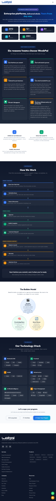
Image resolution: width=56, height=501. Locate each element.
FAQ (30, 478)
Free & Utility (4, 490)
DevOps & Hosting (6, 469)
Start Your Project (42, 418)
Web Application (5, 459)
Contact (31, 488)
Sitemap (31, 490)
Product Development (7, 462)
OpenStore (45, 459)
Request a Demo (33, 485)
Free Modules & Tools (34, 481)
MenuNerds (39, 457)
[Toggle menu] (52, 2)
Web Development (6, 457)
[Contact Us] (52, 497)
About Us (4, 478)
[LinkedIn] (3, 446)
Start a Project (32, 483)
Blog (3, 495)
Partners (3, 492)
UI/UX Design (5, 464)
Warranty (31, 497)
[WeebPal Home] (7, 2)
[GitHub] (6, 446)
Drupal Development (6, 455)
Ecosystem (13, 418)
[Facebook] (10, 446)
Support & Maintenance (7, 471)
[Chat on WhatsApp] (52, 493)
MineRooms (37, 454)
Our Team (4, 483)
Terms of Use (32, 495)
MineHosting (32, 457)
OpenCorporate (33, 461)
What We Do (4, 481)
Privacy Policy (32, 492)
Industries (4, 488)
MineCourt (43, 454)
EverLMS (31, 454)
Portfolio (27, 418)
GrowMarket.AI (38, 459)
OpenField (45, 457)
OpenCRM (32, 459)
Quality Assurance (6, 466)
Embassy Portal (50, 454)
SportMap (50, 457)
